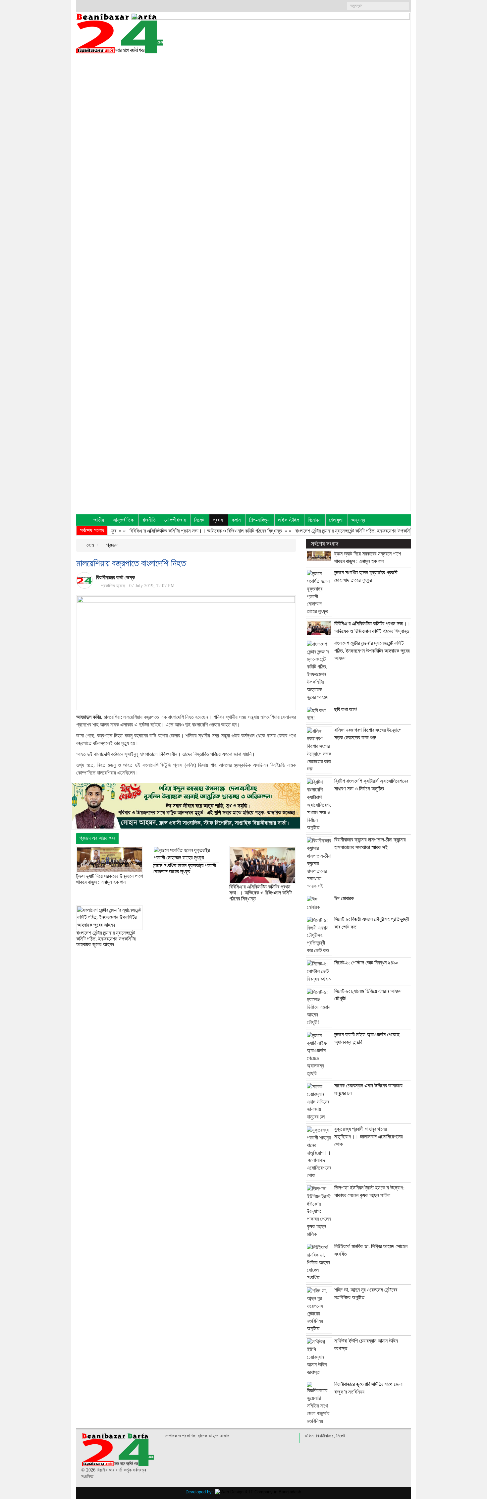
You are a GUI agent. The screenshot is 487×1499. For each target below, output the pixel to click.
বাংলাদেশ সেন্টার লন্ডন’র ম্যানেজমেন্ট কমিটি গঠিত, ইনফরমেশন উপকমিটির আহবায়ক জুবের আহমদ (354, 531)
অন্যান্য (358, 520)
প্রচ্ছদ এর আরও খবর (97, 838)
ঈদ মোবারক (344, 898)
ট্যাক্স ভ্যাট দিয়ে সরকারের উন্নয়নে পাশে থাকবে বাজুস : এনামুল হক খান (109, 879)
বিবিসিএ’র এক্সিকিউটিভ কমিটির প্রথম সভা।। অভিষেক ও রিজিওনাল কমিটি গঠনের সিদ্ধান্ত (185, 531)
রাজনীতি (149, 520)
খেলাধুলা (336, 520)
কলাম (236, 520)
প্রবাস (218, 520)
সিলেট (199, 520)
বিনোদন (314, 520)
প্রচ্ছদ (111, 545)
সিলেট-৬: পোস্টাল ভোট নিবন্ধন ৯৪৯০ (366, 962)
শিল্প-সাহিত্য (259, 520)
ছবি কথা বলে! (345, 709)
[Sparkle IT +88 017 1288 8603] (258, 1491)
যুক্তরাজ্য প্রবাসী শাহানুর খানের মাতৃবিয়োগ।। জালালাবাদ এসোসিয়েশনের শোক (368, 1136)
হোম (89, 545)
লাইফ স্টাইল (288, 520)
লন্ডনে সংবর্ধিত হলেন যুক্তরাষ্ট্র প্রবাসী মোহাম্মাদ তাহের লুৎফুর (184, 868)
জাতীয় (98, 520)
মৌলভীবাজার (175, 520)
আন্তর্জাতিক (123, 520)
